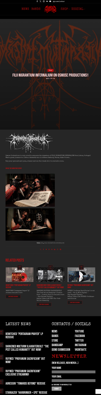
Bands (35, 9)
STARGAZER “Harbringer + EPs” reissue (26, 393)
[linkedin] (54, 250)
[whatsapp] (57, 250)
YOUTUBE (79, 331)
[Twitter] (40, 1)
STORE (55, 341)
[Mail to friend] (51, 250)
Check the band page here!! (14, 168)
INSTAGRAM (80, 345)
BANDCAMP (57, 345)
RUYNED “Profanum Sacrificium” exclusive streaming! (23, 373)
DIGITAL (77, 9)
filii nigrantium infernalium (54, 243)
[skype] (60, 250)
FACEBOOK (80, 336)
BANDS (55, 336)
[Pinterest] (49, 250)
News (25, 9)
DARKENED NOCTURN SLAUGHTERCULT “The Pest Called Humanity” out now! (50, 286)
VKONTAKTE (80, 350)
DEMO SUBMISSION (61, 350)
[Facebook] (37, 1)
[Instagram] (44, 1)
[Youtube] (50, 1)
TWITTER (79, 341)
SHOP (64, 9)
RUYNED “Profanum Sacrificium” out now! (80, 286)
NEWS (54, 331)
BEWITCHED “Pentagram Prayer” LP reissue (18, 286)
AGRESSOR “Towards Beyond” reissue (25, 384)
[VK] (47, 1)
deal (42, 243)
